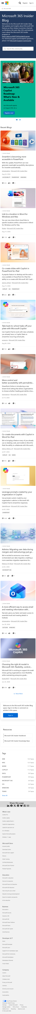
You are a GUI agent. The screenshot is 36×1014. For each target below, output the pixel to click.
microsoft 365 (7, 780)
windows (5, 788)
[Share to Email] (28, 805)
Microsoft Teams (6, 925)
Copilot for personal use (8, 827)
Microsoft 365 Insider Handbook (15, 736)
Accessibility (5, 992)
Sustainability (5, 995)
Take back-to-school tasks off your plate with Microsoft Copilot (17, 327)
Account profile (6, 846)
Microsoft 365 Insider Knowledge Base (17, 741)
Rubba (4, 228)
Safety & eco (5, 1009)
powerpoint (6, 777)
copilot (5, 770)
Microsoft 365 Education (8, 887)
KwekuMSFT (5, 679)
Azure (3, 941)
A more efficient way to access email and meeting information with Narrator (17, 608)
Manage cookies (6, 1007)
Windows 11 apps (6, 837)
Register (25, 3)
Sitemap (4, 1005)
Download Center (6, 849)
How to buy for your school (8, 890)
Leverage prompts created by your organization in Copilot (17, 493)
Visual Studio (5, 963)
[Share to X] (15, 805)
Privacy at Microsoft (7, 982)
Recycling (13, 1009)
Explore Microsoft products (8, 834)
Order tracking (5, 859)
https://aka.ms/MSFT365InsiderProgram (16, 36)
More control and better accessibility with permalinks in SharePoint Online (17, 381)
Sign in (10, 715)
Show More (19, 694)
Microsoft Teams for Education (9, 884)
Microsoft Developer (7, 944)
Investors (4, 985)
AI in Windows (5, 830)
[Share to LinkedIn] (8, 805)
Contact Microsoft (13, 1005)
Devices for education (7, 881)
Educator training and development (11, 894)
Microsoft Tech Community (8, 954)
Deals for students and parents (9, 897)
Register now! (9, 113)
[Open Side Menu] (2, 3)
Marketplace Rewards (7, 960)
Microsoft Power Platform (8, 922)
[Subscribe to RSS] (25, 805)
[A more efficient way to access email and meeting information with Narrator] (18, 591)
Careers (4, 972)
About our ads (21, 1009)
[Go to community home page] (6, 3)
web (3, 759)
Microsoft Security (6, 912)
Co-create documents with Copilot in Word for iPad (18, 435)
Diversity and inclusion (7, 988)
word (4, 766)
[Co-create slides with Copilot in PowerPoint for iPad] (18, 252)
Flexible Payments (6, 868)
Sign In (31, 3)
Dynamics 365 (5, 916)
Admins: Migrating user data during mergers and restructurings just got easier (17, 550)
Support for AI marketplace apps (10, 950)
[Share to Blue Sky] (21, 805)
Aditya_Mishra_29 (7, 449)
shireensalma (6, 171)
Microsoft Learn (6, 947)
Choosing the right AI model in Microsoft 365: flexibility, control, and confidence (16, 665)
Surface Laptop (6, 818)
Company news (6, 979)
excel (4, 773)
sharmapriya (6, 394)
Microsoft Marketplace (7, 957)
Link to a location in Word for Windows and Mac (15, 215)
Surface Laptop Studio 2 (8, 821)
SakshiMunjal (6, 506)
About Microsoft (6, 976)
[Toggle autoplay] (20, 120)
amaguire (5, 340)
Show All (4, 795)
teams (4, 791)
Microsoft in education (7, 878)
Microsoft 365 (7, 8)
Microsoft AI (5, 909)
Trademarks (24, 1007)
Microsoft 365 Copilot (7, 928)
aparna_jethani (6, 283)
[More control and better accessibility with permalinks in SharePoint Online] (18, 364)
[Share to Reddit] (18, 805)
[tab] (17, 120)
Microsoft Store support (8, 852)
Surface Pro (5, 814)
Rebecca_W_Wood (7, 564)
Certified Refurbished (7, 862)
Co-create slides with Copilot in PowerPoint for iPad (15, 269)
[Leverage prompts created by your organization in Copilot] (18, 476)
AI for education (6, 900)
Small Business (6, 932)
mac (3, 762)
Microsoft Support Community (20, 41)
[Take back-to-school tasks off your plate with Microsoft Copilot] (18, 310)
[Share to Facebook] (11, 805)
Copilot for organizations (8, 824)
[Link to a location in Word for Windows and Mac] (18, 198)
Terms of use (16, 1007)
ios (3, 784)
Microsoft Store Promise (8, 865)
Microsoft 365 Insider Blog (19, 171)
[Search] (20, 3)
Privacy (21, 1005)
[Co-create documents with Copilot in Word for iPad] (18, 418)
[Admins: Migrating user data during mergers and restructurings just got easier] (18, 533)
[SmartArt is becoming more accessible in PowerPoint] (18, 141)
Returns (4, 856)
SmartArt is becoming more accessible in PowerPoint (14, 157)
